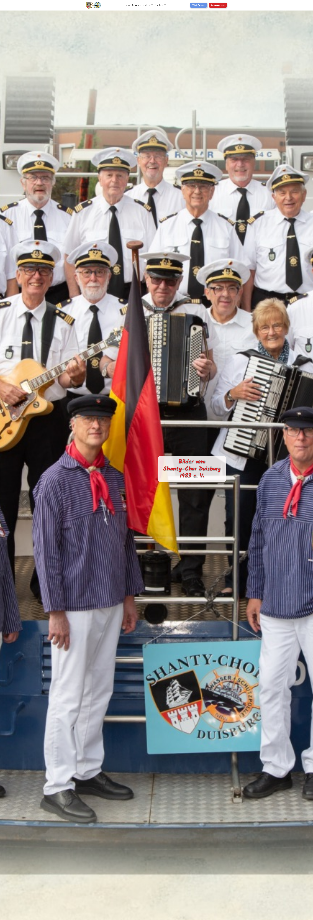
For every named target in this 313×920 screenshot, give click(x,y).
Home (127, 5)
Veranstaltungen (218, 5)
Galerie (147, 5)
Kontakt (159, 5)
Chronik (136, 5)
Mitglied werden (198, 5)
